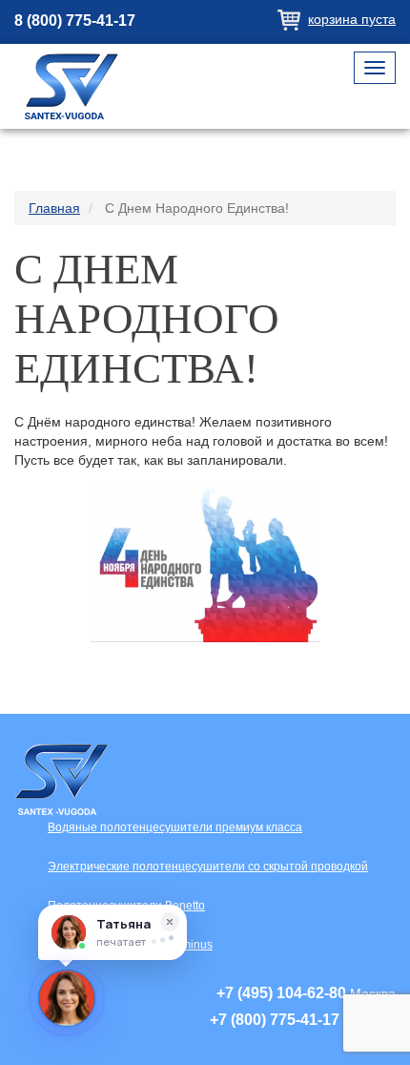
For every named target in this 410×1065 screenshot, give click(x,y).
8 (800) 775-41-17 (74, 20)
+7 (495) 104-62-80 (281, 993)
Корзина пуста (352, 19)
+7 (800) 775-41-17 (274, 1020)
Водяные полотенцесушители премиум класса (175, 827)
